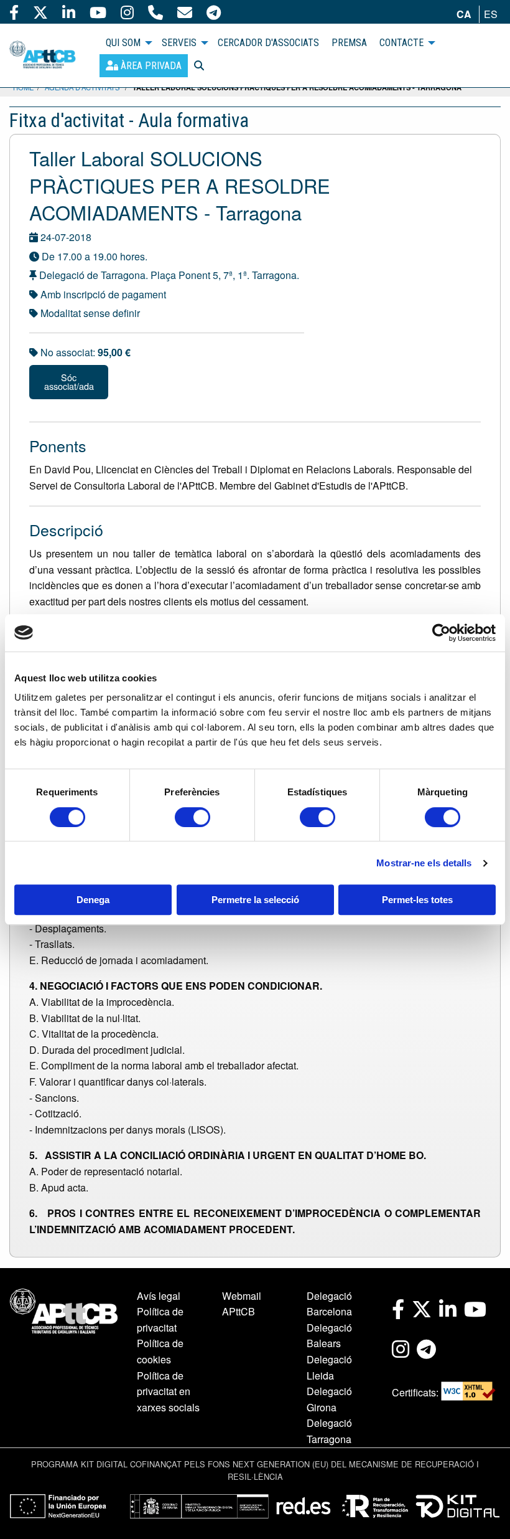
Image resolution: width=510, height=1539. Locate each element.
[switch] (192, 817)
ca (464, 14)
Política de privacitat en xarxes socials (168, 1391)
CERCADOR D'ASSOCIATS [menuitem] (268, 43)
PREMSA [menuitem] (349, 43)
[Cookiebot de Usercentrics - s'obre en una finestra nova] (441, 632)
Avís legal (158, 1296)
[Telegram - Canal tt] (213, 12)
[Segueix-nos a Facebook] (14, 12)
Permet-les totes (417, 899)
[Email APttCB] (184, 12)
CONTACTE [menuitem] (401, 43)
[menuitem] (144, 65)
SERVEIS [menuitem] (179, 43)
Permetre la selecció (255, 899)
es (491, 14)
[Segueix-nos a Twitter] (40, 12)
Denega (92, 899)
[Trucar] (155, 12)
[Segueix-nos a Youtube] (98, 12)
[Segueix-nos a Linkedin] (68, 12)
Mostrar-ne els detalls (423, 863)
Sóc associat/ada (69, 381)
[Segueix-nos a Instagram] (127, 12)
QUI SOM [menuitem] (123, 43)
